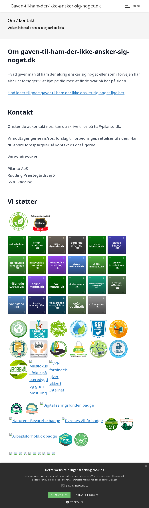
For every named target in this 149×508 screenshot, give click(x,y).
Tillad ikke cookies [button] (87, 495)
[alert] (74, 485)
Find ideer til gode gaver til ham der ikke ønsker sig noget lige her (66, 92)
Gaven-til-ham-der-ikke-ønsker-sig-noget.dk (56, 6)
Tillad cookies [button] (59, 495)
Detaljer (113, 479)
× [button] (145, 465)
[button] (74, 502)
